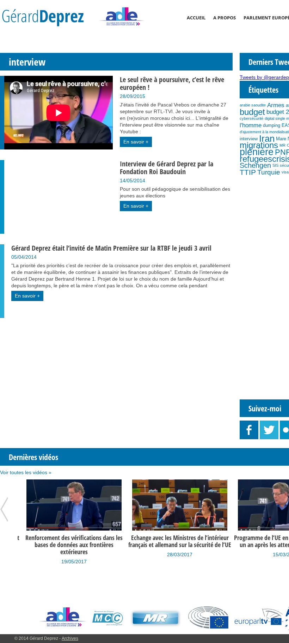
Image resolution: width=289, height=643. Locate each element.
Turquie (268, 172)
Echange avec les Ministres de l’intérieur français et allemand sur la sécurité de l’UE (176, 541)
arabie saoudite (253, 105)
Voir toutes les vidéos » (25, 472)
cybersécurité (251, 118)
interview (249, 138)
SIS (275, 165)
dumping (271, 125)
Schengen (255, 165)
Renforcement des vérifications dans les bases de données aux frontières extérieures (70, 544)
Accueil (196, 17)
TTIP (248, 172)
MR (282, 145)
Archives (70, 638)
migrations (259, 145)
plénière (256, 152)
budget (252, 112)
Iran (267, 138)
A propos (224, 17)
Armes (275, 105)
